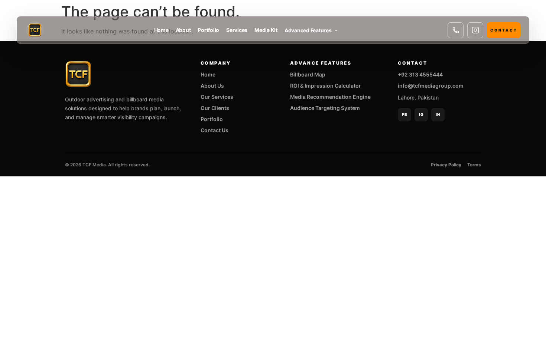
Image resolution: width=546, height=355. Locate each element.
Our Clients (215, 108)
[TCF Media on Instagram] (475, 30)
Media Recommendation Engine (330, 97)
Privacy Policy (446, 164)
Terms (474, 164)
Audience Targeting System (325, 108)
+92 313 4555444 (420, 74)
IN (438, 114)
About (183, 30)
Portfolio (208, 30)
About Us (212, 85)
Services (236, 30)
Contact (503, 30)
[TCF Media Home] (35, 30)
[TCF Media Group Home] (78, 74)
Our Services (217, 97)
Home (161, 30)
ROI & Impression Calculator (325, 85)
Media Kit (265, 30)
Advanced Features (308, 30)
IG (421, 114)
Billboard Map (307, 74)
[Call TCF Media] (456, 30)
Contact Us (214, 130)
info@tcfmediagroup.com (431, 85)
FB (404, 114)
